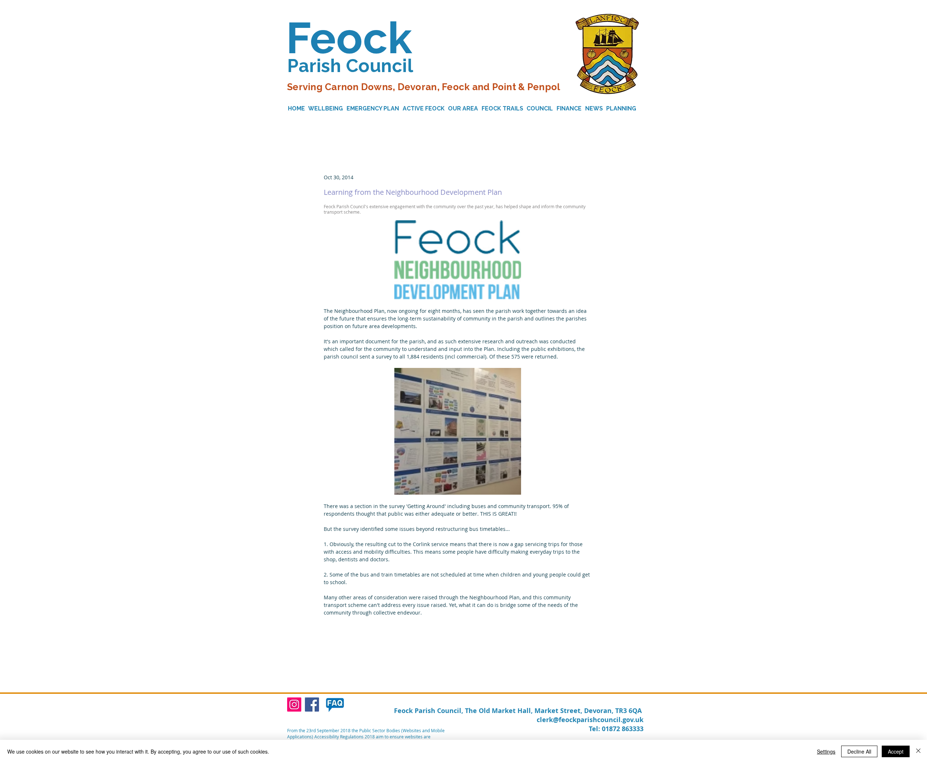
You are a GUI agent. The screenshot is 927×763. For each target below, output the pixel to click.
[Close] (918, 751)
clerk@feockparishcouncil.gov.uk (590, 719)
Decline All (859, 751)
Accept (895, 751)
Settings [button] (826, 751)
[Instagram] (294, 704)
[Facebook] (312, 704)
